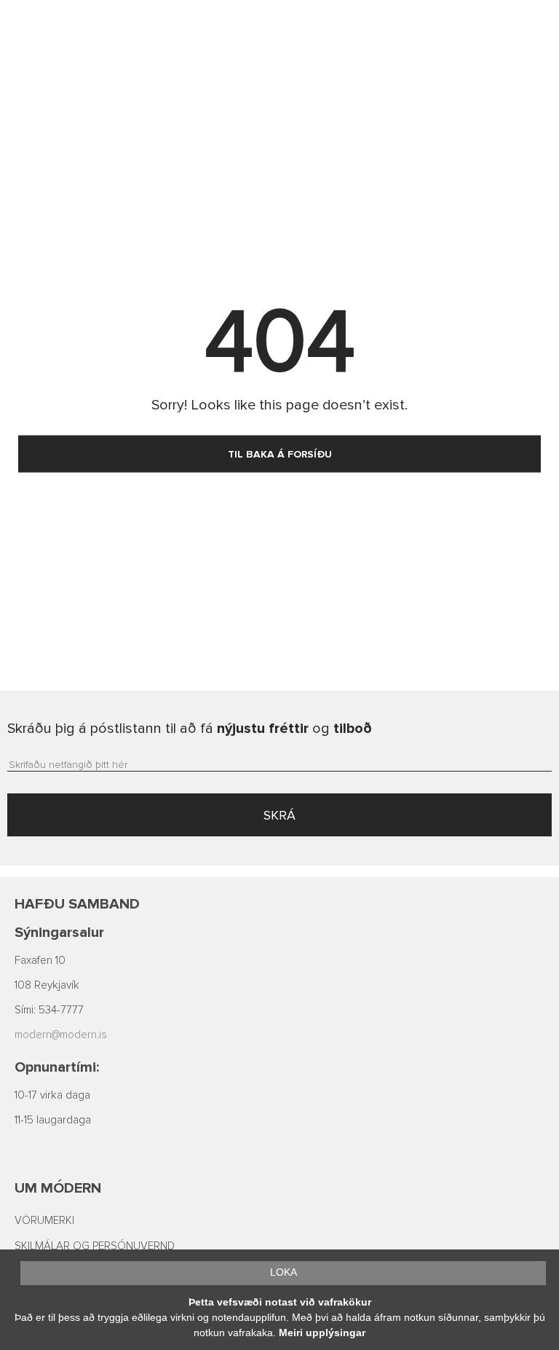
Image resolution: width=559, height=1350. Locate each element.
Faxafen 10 (40, 960)
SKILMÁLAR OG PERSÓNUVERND (95, 1246)
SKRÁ (279, 815)
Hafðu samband (77, 904)
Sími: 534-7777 (49, 1010)
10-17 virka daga (52, 1095)
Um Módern (58, 1188)
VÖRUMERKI (44, 1220)
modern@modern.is (61, 1034)
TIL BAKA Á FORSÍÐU (280, 454)
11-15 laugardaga (53, 1120)
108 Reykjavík (47, 985)
